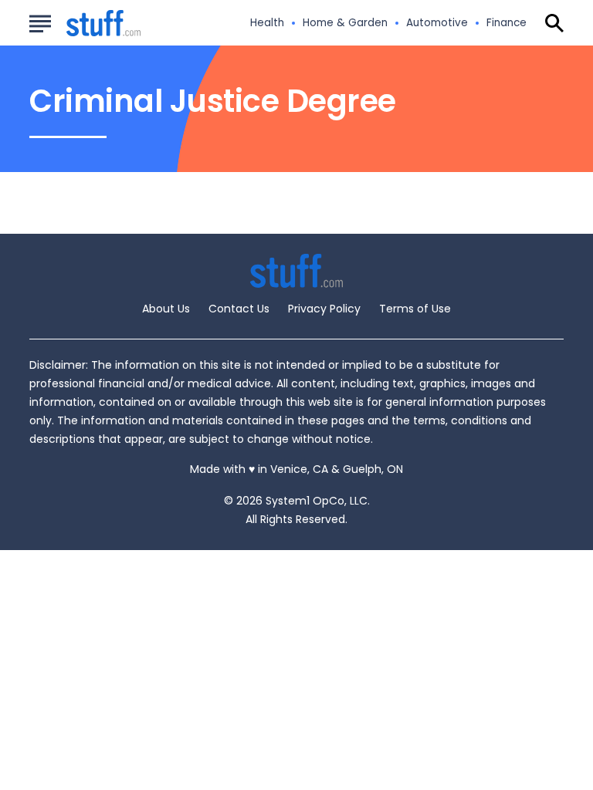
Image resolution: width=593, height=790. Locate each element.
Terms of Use (415, 308)
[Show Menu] (39, 21)
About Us (166, 308)
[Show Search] (554, 23)
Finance (506, 23)
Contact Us (238, 308)
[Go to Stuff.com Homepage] (85, 23)
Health (267, 23)
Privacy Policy (324, 308)
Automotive (437, 23)
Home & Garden (345, 23)
